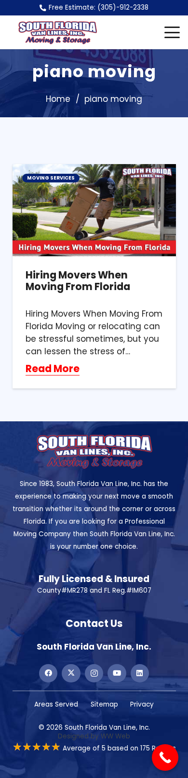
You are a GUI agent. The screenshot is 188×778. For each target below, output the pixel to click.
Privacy (142, 704)
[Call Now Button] (165, 757)
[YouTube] (116, 673)
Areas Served (56, 704)
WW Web (115, 736)
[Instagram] (94, 673)
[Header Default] (57, 32)
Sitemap (104, 704)
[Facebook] (48, 673)
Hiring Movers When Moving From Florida (78, 280)
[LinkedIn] (140, 673)
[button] (172, 32)
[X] (71, 673)
